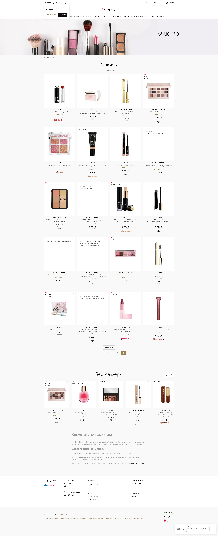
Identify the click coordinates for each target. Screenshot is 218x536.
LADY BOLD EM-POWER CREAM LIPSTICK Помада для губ (126, 330)
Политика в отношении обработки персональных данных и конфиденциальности (65, 518)
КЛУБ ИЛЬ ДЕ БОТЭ (138, 484)
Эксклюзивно (97, 16)
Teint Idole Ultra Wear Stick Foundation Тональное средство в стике (126, 221)
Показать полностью (136, 463)
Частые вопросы (93, 499)
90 (117, 353)
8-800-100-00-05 (70, 484)
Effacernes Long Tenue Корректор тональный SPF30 (93, 166)
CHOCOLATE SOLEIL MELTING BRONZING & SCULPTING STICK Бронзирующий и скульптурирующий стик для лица (165, 413)
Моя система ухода (140, 16)
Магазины (58, 3)
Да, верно (63, 14)
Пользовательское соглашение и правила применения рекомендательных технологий (110, 518)
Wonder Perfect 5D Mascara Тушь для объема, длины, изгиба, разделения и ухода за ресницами (159, 221)
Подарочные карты (115, 16)
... (113, 353)
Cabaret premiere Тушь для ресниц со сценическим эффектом (138, 413)
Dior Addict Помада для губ (59, 112)
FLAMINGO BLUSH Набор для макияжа (59, 330)
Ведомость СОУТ (138, 518)
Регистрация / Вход (152, 3)
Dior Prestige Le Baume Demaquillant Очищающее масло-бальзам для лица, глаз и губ (93, 113)
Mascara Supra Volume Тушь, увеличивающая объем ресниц (159, 275)
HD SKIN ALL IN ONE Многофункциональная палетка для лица (59, 221)
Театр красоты (160, 16)
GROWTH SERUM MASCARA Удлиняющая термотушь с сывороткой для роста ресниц (92, 330)
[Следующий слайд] (171, 375)
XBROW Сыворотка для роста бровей (59, 275)
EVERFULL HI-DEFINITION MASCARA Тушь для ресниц (125, 112)
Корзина (171, 2)
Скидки (105, 16)
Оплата (90, 493)
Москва (49, 2)
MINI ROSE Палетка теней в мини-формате (125, 275)
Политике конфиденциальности (186, 531)
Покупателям (67, 3)
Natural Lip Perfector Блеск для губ (158, 330)
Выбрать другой (51, 14)
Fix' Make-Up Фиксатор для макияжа (84, 413)
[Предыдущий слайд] (167, 375)
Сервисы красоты (93, 487)
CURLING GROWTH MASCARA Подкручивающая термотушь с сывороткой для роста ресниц (93, 275)
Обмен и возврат (93, 496)
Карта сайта (63, 514)
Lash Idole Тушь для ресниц (125, 165)
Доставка (91, 490)
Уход (82, 16)
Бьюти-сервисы (127, 16)
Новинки (88, 16)
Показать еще (109, 347)
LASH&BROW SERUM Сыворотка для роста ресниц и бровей (92, 221)
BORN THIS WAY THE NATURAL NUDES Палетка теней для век (111, 413)
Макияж (76, 16)
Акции (152, 16)
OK (211, 529)
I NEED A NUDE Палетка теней (158, 112)
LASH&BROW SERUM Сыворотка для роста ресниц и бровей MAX (158, 166)
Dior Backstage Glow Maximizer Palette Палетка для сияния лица (60, 166)
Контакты (134, 496)
